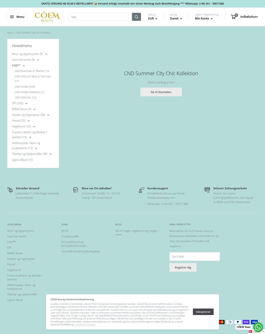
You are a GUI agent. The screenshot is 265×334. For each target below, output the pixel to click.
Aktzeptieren (203, 311)
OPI (9, 247)
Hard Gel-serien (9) (24, 59)
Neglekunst (14, 270)
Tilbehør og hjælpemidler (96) (30, 154)
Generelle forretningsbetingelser (80, 251)
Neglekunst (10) (22, 126)
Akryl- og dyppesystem (20, 230)
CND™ (16, 65)
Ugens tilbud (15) (22, 159)
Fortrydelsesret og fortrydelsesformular (73, 243)
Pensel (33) (19, 120)
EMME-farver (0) (22, 109)
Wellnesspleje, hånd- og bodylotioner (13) (26, 145)
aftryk (64, 230)
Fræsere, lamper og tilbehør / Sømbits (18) (29, 134)
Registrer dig (183, 267)
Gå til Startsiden (161, 92)
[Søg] (136, 17)
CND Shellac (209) (25, 86)
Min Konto (202, 18)
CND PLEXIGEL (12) (25, 97)
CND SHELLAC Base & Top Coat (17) (32, 79)
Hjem (10, 32)
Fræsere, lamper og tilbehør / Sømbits (25, 277)
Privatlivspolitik (70, 236)
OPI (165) (18, 103)
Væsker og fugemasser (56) (29, 115)
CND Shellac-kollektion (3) (29, 92)
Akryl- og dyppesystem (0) (28, 54)
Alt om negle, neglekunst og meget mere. (136, 232)
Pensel (11, 264)
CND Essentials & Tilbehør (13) (32, 71)
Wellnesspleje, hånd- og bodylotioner (21, 286)
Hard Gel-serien (16, 236)
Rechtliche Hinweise (85, 324)
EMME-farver (15, 253)
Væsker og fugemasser (21, 258)
